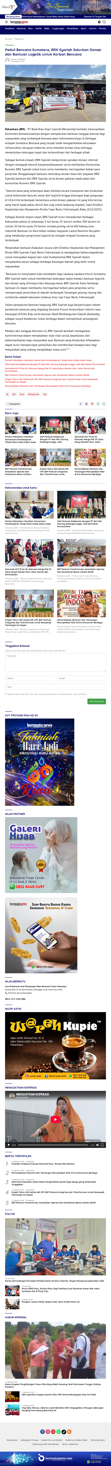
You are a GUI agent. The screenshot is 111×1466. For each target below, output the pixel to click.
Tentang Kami (98, 1440)
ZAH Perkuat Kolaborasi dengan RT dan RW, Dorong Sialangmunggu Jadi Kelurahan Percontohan (55, 364)
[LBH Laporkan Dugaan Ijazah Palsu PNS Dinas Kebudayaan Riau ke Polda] (12, 1396)
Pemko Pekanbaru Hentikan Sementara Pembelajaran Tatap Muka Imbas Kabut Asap (48, 360)
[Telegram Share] (98, 404)
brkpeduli (21, 59)
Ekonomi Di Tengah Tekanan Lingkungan (54, 16)
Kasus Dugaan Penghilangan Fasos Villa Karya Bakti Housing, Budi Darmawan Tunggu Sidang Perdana (53, 1385)
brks (22, 394)
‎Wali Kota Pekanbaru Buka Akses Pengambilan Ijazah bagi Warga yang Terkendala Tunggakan (54, 1183)
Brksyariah (33, 394)
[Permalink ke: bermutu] (7, 60)
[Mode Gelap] (99, 22)
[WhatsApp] (58, 1431)
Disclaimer (12, 1440)
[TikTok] (64, 1432)
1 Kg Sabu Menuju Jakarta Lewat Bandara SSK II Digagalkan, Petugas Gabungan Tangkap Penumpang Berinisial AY (62, 1409)
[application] (55, 1119)
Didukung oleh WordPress (46, 1444)
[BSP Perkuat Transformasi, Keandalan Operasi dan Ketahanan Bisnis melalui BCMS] (20, 457)
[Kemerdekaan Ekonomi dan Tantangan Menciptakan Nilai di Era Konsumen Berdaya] (90, 457)
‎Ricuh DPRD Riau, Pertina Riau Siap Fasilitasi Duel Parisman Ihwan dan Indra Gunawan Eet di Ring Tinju (60, 1290)
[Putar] (8, 1145)
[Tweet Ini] (86, 404)
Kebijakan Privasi (29, 1440)
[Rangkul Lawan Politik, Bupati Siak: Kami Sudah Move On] (12, 1304)
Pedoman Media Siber (76, 1440)
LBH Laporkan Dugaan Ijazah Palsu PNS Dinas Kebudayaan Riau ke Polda (59, 1394)
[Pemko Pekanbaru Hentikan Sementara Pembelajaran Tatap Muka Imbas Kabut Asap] (20, 425)
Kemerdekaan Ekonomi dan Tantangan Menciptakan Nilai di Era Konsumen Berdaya (48, 386)
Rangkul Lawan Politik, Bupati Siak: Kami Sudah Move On (51, 1302)
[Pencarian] (104, 22)
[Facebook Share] (80, 404)
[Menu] (7, 22)
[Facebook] (42, 1431)
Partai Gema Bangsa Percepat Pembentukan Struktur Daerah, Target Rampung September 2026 (54, 1281)
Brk (14, 394)
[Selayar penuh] (102, 1145)
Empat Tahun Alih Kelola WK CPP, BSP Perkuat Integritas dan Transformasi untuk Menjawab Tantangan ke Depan (51, 380)
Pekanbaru (9, 45)
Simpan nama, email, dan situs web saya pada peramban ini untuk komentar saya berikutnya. (47, 694)
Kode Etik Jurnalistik (51, 1440)
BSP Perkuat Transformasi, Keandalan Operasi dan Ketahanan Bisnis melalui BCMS (47, 375)
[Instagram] (48, 1431)
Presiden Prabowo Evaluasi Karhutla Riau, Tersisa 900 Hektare (43, 1164)
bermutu (14, 59)
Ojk (45, 394)
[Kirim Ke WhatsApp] (104, 404)
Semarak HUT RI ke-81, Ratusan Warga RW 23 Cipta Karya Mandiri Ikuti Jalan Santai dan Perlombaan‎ (50, 369)
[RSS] (69, 1431)
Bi (7, 394)
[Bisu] (97, 1145)
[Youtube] (53, 1431)
